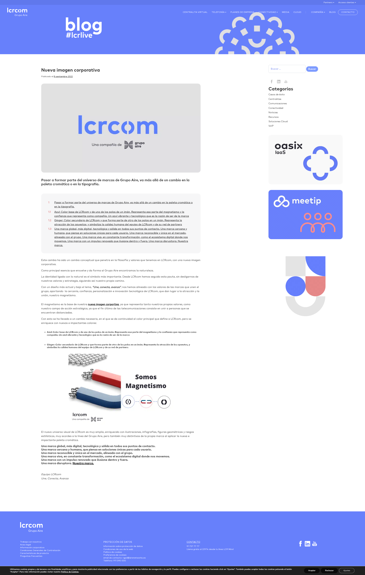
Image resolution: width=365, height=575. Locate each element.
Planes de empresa (242, 12)
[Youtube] (314, 543)
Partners (328, 2)
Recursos (273, 117)
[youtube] (285, 81)
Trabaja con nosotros (31, 542)
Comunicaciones (277, 103)
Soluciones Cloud (278, 121)
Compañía (317, 12)
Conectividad (267, 12)
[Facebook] (271, 81)
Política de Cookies (70, 571)
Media (285, 12)
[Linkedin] (278, 81)
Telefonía (218, 12)
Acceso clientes (346, 2)
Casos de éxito (276, 94)
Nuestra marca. (83, 463)
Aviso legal (25, 545)
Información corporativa (32, 548)
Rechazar (329, 570)
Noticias (273, 112)
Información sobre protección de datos (123, 546)
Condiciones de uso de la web (118, 549)
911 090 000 (119, 561)
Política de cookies (112, 552)
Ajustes (346, 570)
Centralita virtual (195, 12)
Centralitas (274, 99)
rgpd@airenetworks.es (134, 558)
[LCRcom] (17, 12)
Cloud (297, 12)
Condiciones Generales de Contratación (40, 550)
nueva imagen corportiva (103, 304)
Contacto (347, 12)
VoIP (271, 126)
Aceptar (311, 570)
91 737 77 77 (193, 546)
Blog (332, 12)
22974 (205, 549)
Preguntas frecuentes (31, 556)
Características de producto (34, 553)
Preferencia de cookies (114, 555)
